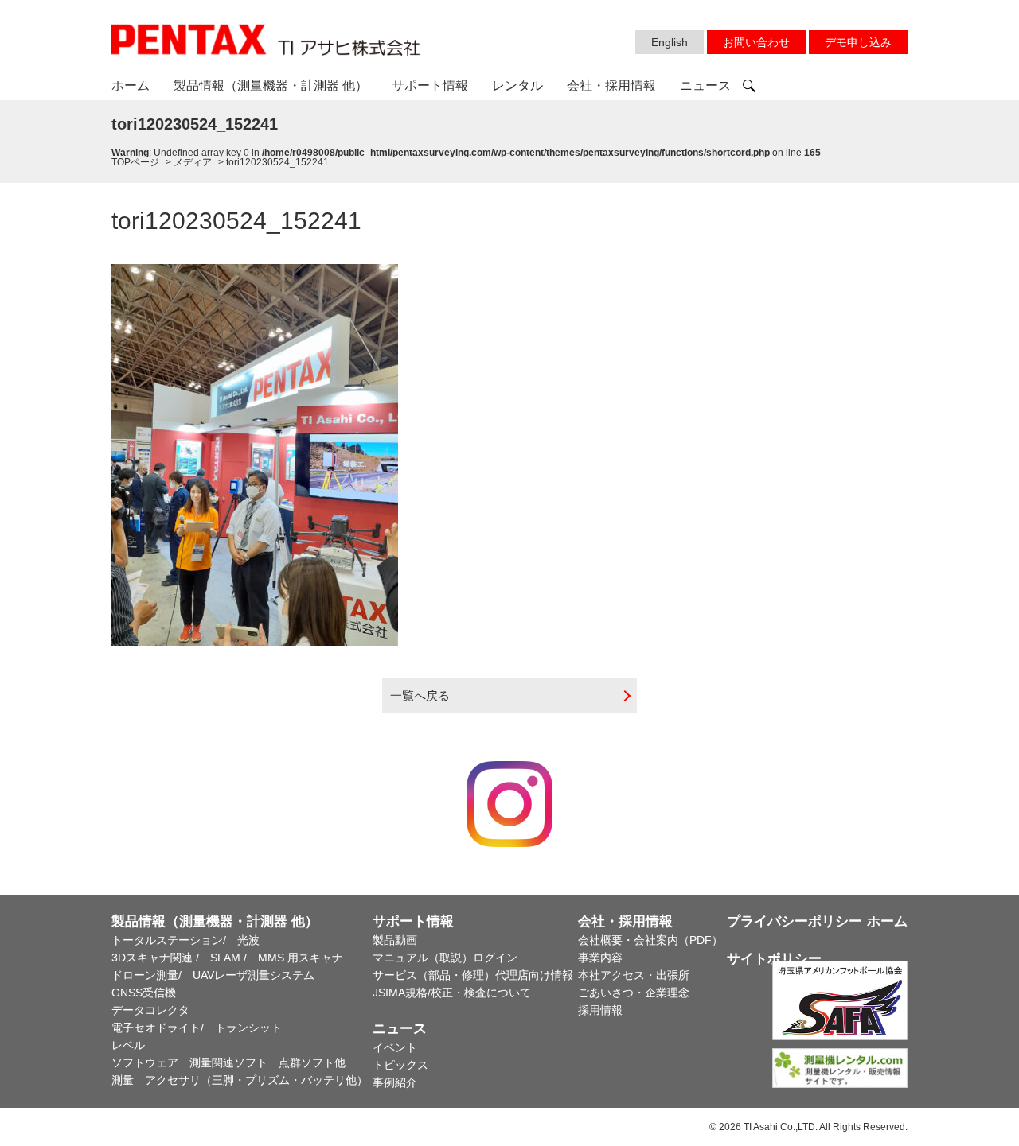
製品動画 (395, 940)
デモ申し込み (858, 42)
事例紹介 (395, 1082)
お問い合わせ (756, 42)
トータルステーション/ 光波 (185, 940)
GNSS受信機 (143, 992)
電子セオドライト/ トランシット (196, 1027)
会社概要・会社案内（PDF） (650, 940)
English (669, 42)
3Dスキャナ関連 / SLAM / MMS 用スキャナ (227, 957)
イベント (395, 1047)
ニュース (705, 85)
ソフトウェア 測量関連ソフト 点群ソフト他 (228, 1062)
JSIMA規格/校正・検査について (452, 992)
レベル (128, 1045)
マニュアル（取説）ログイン (445, 957)
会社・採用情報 (611, 85)
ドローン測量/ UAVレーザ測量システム (212, 975)
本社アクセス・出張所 (633, 975)
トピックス (400, 1065)
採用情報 (600, 1010)
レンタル (517, 85)
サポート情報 (430, 85)
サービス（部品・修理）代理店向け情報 (473, 975)
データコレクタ (150, 1010)
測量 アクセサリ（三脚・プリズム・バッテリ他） (239, 1080)
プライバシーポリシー (794, 921)
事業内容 (600, 957)
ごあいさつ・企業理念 (633, 992)
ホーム (130, 85)
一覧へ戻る (420, 695)
